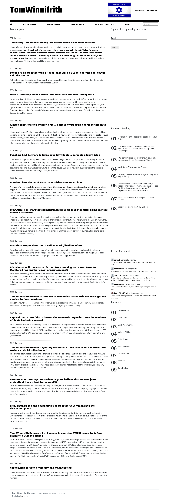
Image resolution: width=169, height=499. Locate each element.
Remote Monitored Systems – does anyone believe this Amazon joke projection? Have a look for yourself (53, 380)
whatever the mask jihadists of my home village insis (39, 104)
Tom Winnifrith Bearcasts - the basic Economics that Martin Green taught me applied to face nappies (58, 298)
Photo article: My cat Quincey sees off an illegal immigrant (130, 287)
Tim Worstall (123, 353)
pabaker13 (119, 275)
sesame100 (119, 268)
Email (113, 38)
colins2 (117, 260)
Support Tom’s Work (146, 10)
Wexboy (121, 360)
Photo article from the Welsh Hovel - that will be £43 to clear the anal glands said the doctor (57, 74)
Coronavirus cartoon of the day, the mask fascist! (41, 467)
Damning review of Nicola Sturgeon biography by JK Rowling (138, 175)
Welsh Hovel (29, 24)
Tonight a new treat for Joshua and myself (28, 303)
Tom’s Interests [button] (103, 24)
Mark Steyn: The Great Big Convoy (132, 167)
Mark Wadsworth (125, 325)
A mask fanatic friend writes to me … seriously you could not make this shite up (58, 126)
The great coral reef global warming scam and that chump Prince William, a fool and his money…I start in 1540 (133, 279)
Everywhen (24, 496)
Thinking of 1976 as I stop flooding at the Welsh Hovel (129, 271)
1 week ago (146, 280)
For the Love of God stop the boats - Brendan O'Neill (137, 138)
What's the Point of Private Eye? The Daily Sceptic (136, 198)
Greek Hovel (53, 24)
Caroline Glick (123, 310)
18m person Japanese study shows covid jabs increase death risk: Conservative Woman (137, 159)
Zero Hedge (123, 368)
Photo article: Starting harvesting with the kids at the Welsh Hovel (133, 296)
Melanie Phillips (124, 332)
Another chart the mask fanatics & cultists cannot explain (46, 182)
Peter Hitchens (124, 346)
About (128, 24)
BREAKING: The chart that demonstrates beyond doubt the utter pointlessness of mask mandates (59, 211)
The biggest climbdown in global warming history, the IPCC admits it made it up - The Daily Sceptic (136, 148)
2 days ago (152, 271)
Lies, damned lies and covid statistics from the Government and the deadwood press (52, 407)
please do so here (29, 359)
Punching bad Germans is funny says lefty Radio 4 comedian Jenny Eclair (55, 155)
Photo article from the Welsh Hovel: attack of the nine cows (131, 262)
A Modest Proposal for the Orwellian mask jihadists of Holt (46, 245)
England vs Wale (90, 107)
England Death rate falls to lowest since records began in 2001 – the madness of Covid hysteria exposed (58, 318)
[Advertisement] (128, 89)
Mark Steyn (122, 317)
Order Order (123, 339)
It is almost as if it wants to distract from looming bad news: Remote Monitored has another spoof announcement (53, 268)
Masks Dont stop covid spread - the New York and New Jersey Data (52, 94)
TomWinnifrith (34, 10)
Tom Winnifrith (121, 293)
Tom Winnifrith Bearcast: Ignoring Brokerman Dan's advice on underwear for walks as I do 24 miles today (58, 348)
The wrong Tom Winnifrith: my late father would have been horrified (52, 42)
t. (62, 104)
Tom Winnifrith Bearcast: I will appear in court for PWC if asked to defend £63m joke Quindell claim (56, 434)
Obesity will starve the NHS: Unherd (133, 207)
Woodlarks (77, 24)
